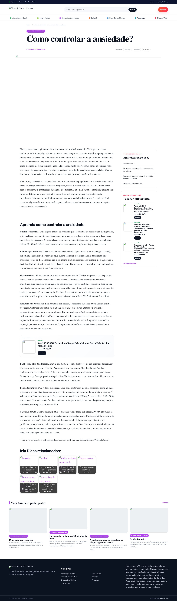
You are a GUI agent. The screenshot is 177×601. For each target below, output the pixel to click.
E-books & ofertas (162, 2)
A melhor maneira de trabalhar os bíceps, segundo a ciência (106, 541)
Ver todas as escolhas (129, 263)
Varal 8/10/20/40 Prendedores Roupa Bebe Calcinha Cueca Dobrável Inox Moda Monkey (74, 344)
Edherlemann (164, 598)
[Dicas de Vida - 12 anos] (21, 567)
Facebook (137, 49)
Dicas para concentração (132, 183)
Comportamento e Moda (70, 18)
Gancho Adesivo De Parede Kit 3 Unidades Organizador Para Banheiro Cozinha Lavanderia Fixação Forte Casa (144, 249)
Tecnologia (141, 18)
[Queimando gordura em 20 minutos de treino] (68, 518)
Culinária (94, 18)
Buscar (132, 9)
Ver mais (165, 503)
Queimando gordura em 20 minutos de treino (68, 537)
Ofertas (163, 9)
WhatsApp (127, 49)
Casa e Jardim (44, 18)
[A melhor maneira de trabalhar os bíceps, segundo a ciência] (109, 520)
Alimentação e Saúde (19, 18)
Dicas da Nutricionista (117, 18)
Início (152, 2)
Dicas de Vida (162, 18)
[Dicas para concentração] (28, 520)
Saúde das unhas (138, 539)
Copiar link (146, 49)
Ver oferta (42, 353)
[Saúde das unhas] (149, 520)
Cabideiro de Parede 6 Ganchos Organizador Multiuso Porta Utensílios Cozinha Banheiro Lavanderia (143, 228)
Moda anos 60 (128, 163)
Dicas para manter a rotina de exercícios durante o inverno (138, 177)
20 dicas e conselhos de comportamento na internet (138, 169)
